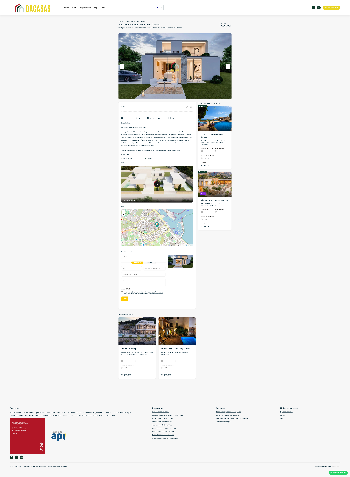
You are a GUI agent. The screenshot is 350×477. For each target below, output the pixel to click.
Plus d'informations (137, 340)
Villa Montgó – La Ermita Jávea (214, 200)
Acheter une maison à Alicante (163, 432)
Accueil (120, 22)
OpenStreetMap (183, 245)
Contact (283, 415)
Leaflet (176, 245)
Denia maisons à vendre (160, 412)
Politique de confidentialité (57, 466)
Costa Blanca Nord (132, 22)
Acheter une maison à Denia (162, 422)
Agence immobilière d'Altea (162, 425)
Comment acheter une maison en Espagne (167, 415)
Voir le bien (215, 126)
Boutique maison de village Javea (175, 349)
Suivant (228, 66)
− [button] (123, 214)
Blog (281, 418)
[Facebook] (11, 457)
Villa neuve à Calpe (129, 349)
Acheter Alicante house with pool (164, 428)
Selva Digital (336, 466)
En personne (137, 263)
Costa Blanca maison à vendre (163, 435)
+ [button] (123, 212)
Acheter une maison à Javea (162, 418)
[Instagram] (16, 457)
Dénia (143, 22)
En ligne (149, 263)
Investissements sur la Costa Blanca (165, 438)
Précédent (122, 66)
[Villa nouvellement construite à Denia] (157, 225)
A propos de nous (286, 412)
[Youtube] (21, 457)
